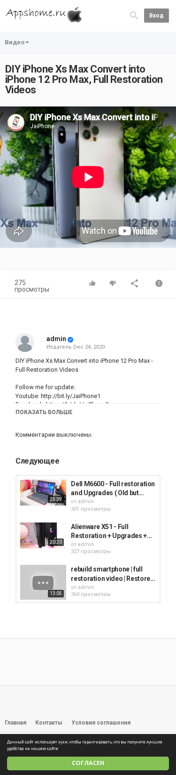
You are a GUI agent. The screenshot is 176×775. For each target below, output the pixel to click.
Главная (15, 722)
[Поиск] (134, 15)
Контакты (48, 722)
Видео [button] (14, 42)
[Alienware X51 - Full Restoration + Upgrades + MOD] (43, 535)
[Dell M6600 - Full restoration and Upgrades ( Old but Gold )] (43, 493)
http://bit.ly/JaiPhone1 (69, 396)
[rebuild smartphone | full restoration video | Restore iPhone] (43, 582)
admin (56, 339)
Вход (156, 15)
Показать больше (43, 412)
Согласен (88, 763)
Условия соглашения (100, 722)
